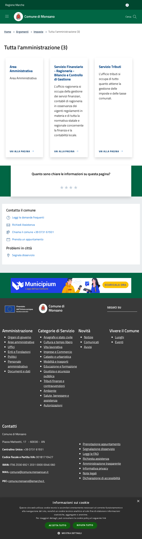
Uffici (11, 347)
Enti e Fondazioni (19, 351)
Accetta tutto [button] (57, 525)
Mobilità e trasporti (56, 361)
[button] (71, 533)
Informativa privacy (95, 468)
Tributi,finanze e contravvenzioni (54, 383)
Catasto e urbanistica (57, 356)
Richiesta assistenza (96, 458)
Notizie (88, 337)
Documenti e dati (19, 371)
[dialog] (71, 518)
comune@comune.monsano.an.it (29, 472)
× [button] (138, 501)
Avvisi (88, 347)
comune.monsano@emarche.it (26, 481)
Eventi (119, 342)
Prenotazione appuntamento (102, 444)
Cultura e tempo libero (58, 342)
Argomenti (22, 32)
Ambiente (50, 390)
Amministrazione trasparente (102, 463)
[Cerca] (135, 17)
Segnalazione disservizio (99, 449)
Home (7, 32)
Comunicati (91, 342)
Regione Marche (14, 5)
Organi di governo (19, 337)
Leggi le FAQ (91, 453)
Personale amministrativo (18, 364)
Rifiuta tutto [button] (85, 525)
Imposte (38, 32)
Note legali (90, 473)
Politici (12, 356)
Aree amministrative (21, 342)
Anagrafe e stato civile (58, 337)
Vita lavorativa (53, 347)
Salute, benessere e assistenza (56, 398)
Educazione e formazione (60, 366)
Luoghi (119, 337)
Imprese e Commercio (58, 351)
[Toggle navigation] (7, 16)
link (104, 518)
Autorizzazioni (53, 405)
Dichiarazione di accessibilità (101, 478)
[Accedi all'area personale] (127, 5)
